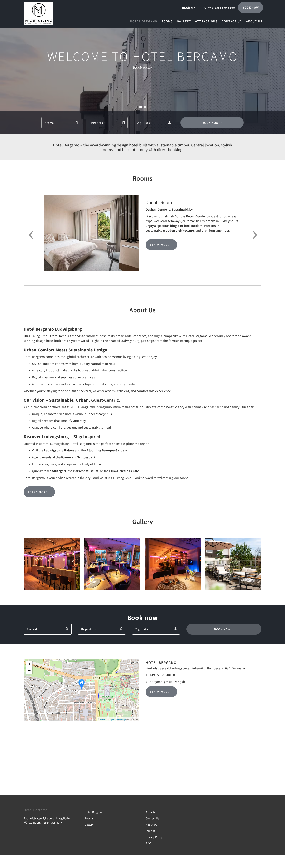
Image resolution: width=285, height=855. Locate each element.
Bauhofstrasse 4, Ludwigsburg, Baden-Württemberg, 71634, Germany (195, 668)
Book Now (210, 123)
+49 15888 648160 (162, 675)
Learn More (159, 245)
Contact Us (152, 818)
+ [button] (29, 664)
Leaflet (101, 719)
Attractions (152, 812)
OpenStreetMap (118, 719)
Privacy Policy (154, 837)
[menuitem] (144, 21)
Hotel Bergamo (94, 812)
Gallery (89, 824)
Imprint (150, 831)
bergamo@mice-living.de (168, 682)
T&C (148, 843)
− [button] (29, 670)
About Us (151, 824)
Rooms (89, 818)
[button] (29, 235)
